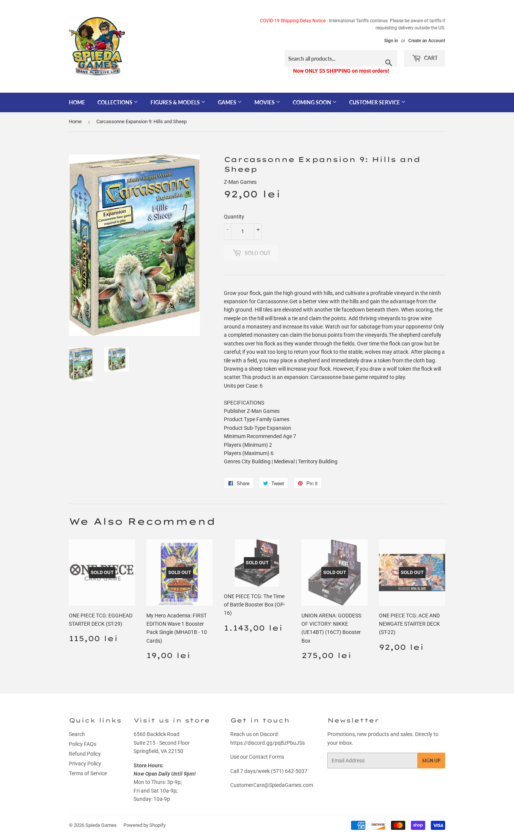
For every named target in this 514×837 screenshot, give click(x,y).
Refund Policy (85, 754)
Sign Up (431, 761)
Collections (115, 102)
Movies (265, 102)
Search (77, 734)
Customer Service (375, 102)
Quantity (234, 217)
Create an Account (426, 40)
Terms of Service (88, 773)
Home (77, 102)
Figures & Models (176, 102)
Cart (430, 58)
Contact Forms (266, 757)
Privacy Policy (85, 764)
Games (227, 102)
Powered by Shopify (144, 825)
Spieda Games (101, 825)
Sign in (391, 40)
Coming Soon (312, 102)
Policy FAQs (82, 744)
